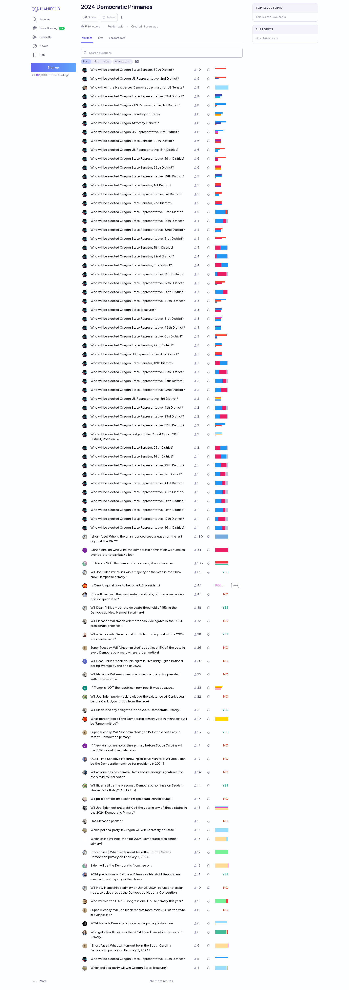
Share (92, 17)
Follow (111, 17)
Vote (235, 585)
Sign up (53, 67)
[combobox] (162, 53)
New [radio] (106, 61)
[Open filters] (137, 61)
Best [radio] (86, 61)
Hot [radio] (96, 61)
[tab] (87, 38)
